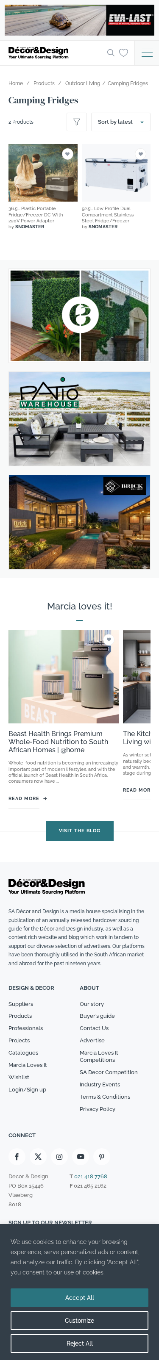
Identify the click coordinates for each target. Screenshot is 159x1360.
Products (20, 1016)
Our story (92, 1004)
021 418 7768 (90, 1176)
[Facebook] (16, 1157)
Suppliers (20, 1004)
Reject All (80, 1343)
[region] (79, 1292)
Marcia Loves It (27, 1065)
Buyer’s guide (97, 1016)
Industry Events (100, 1084)
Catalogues (23, 1053)
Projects (19, 1040)
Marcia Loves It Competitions (99, 1056)
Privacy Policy (97, 1109)
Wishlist (18, 1077)
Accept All (79, 1297)
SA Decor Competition (109, 1072)
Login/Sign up (27, 1089)
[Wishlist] (123, 52)
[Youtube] (80, 1157)
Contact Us (94, 1028)
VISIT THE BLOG (79, 831)
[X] (38, 1157)
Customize (79, 1320)
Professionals (25, 1028)
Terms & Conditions (105, 1097)
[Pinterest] (101, 1157)
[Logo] (55, 53)
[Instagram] (59, 1157)
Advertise (92, 1040)
